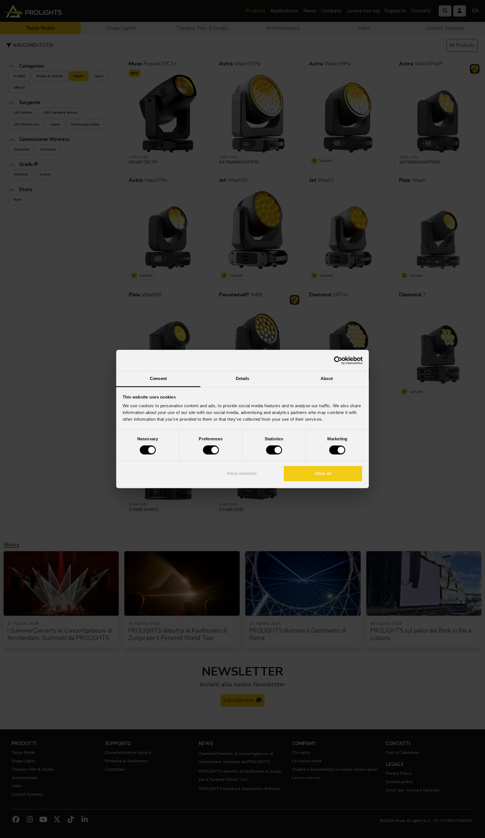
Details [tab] (243, 378)
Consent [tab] (158, 378)
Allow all (322, 473)
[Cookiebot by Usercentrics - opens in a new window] (338, 360)
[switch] (211, 450)
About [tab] (327, 378)
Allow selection (242, 473)
